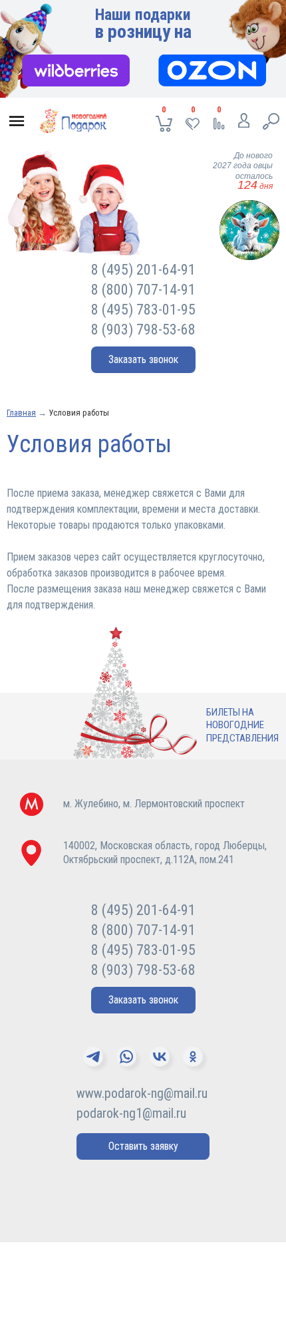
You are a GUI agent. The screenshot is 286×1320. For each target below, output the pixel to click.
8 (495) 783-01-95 (143, 309)
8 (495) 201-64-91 (143, 269)
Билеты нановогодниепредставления (242, 725)
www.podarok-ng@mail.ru (142, 1093)
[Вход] (243, 123)
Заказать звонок (143, 359)
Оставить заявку (143, 1146)
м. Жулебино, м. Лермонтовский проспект (154, 803)
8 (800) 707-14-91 (143, 289)
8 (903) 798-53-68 (143, 329)
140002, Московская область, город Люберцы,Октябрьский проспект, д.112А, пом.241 (165, 852)
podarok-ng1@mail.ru (131, 1113)
